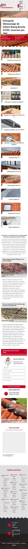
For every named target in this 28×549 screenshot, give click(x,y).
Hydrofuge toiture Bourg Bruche (15, 477)
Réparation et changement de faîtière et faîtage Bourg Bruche (6, 505)
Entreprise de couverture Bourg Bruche (24, 478)
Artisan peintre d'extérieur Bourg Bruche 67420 (24, 505)
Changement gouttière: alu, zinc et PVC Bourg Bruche (6, 492)
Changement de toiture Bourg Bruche (15, 509)
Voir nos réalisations (6, 38)
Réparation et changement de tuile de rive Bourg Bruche (6, 480)
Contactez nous (20, 38)
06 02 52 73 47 (21, 8)
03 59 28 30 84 (21, 3)
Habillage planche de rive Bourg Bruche (15, 486)
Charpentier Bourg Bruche (24, 486)
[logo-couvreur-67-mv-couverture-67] (10, 6)
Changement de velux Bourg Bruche (15, 502)
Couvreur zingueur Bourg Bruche (15, 494)
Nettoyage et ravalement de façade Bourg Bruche (24, 494)
